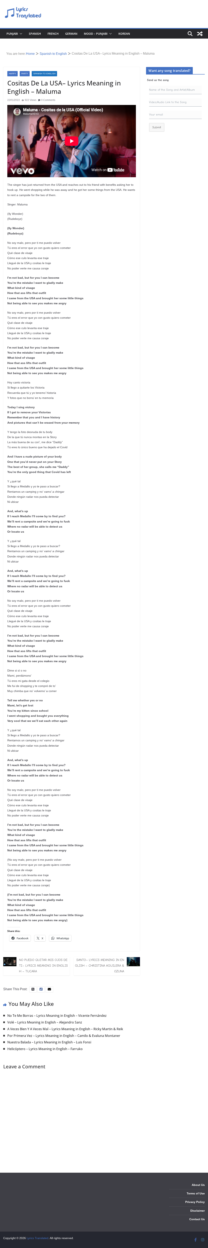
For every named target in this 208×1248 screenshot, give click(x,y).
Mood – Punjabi (95, 34)
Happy (12, 73)
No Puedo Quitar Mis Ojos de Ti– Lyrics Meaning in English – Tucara (43, 965)
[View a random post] (200, 34)
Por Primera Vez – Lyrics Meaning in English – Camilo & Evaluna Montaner (63, 1035)
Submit (156, 127)
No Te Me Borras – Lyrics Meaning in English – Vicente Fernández (57, 1015)
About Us (198, 1184)
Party (24, 73)
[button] (20, 34)
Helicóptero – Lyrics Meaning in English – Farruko (45, 1049)
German (71, 34)
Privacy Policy (195, 1202)
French (53, 34)
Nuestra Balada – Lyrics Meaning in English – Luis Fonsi (49, 1042)
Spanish (35, 34)
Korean (124, 34)
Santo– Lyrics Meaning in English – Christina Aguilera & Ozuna (99, 965)
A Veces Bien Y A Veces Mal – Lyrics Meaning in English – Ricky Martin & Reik (65, 1029)
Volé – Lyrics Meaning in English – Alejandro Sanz (44, 1022)
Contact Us (197, 1219)
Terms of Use (196, 1193)
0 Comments (48, 100)
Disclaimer (197, 1210)
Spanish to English (44, 73)
